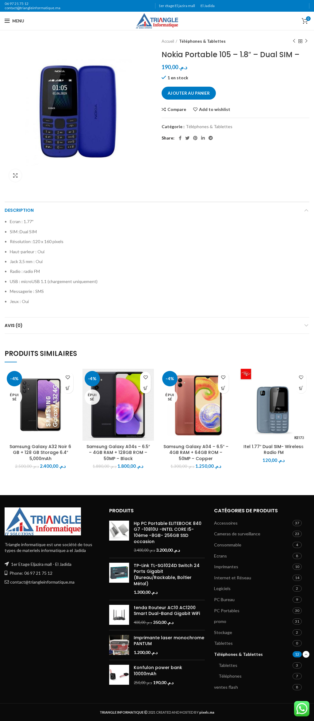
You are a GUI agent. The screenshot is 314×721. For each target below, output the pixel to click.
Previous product (294, 41)
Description (19, 210)
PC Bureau (224, 599)
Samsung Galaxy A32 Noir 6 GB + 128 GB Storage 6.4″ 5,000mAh (40, 452)
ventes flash (226, 687)
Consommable (227, 544)
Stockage (223, 632)
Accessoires (226, 523)
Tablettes (223, 643)
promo (220, 621)
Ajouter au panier (189, 93)
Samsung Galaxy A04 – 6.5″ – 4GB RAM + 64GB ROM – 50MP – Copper (195, 452)
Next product (306, 41)
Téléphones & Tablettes (202, 41)
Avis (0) (14, 325)
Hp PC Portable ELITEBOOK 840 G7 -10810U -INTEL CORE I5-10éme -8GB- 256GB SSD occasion (167, 533)
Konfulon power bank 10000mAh (158, 671)
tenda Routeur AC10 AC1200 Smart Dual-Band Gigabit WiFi (167, 611)
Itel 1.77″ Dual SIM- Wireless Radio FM (273, 449)
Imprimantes (226, 566)
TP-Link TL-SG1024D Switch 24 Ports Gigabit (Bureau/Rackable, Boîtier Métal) (167, 575)
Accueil (168, 41)
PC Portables (226, 610)
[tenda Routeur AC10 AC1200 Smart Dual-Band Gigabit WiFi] (119, 615)
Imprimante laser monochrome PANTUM (169, 641)
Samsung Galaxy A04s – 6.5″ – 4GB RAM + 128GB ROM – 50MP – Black (118, 452)
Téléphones (230, 676)
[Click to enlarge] (15, 175)
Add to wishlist (214, 109)
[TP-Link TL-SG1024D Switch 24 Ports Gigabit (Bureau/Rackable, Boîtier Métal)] (119, 579)
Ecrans (220, 555)
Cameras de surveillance (237, 533)
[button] (301, 388)
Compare (176, 109)
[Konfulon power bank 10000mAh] (119, 675)
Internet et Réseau (232, 577)
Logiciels (222, 588)
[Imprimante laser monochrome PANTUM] (119, 645)
